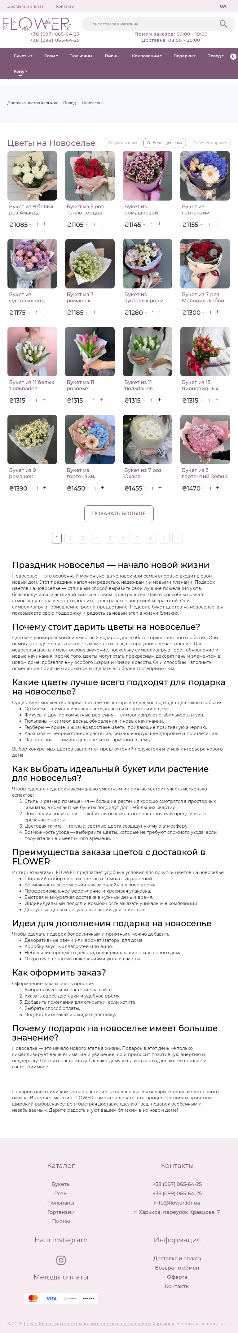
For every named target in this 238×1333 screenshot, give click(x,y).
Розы (49, 55)
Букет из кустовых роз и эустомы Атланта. (146, 301)
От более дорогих (209, 143)
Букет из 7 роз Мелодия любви (203, 298)
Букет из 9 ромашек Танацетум (23, 476)
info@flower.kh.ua (177, 1203)
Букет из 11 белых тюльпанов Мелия (31, 388)
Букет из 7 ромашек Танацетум (81, 301)
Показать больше (119, 514)
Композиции (145, 55)
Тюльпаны (81, 55)
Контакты (65, 6)
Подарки (183, 55)
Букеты (22, 55)
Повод (214, 55)
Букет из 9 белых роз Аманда (31, 210)
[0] (228, 55)
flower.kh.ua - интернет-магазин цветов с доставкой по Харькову (99, 1324)
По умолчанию (122, 143)
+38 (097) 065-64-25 (54, 34)
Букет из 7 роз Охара (143, 473)
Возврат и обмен (177, 1268)
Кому (19, 71)
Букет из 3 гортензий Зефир (205, 473)
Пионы (112, 55)
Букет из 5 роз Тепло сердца (85, 210)
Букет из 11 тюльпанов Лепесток (138, 388)
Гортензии (61, 1212)
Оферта (177, 1277)
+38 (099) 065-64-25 (55, 40)
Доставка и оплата (25, 6)
